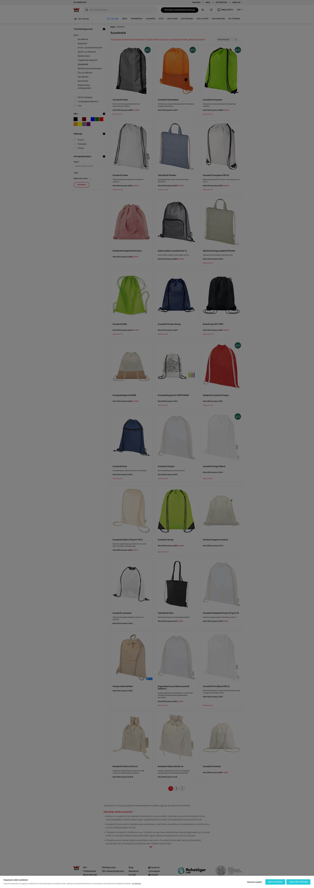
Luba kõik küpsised (298, 882)
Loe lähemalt (136, 883)
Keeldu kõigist (275, 882)
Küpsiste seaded (254, 882)
